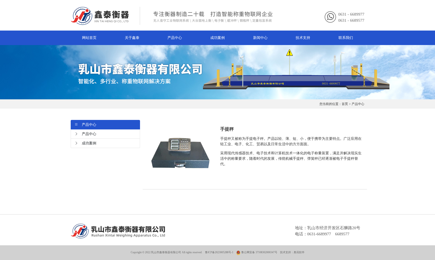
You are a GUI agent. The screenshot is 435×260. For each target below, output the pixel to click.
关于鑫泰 (132, 38)
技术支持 (303, 38)
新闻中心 (260, 38)
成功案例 (217, 38)
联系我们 (345, 38)
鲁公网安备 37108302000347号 (259, 252)
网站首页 (89, 38)
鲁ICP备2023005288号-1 (219, 252)
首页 (345, 104)
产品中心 (174, 38)
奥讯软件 (299, 252)
